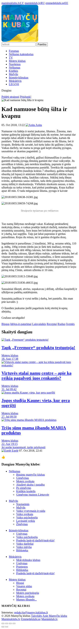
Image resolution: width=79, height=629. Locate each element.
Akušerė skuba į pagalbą (30, 484)
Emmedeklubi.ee (31, 619)
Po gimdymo (23, 487)
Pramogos (22, 566)
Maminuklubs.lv (10, 619)
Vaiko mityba (24, 547)
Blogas (5, 324)
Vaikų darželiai (24, 543)
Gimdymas (22, 478)
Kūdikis (13, 70)
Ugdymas (21, 533)
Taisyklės (36, 615)
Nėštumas (14, 67)
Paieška (42, 44)
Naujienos (15, 64)
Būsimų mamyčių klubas (30, 474)
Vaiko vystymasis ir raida (30, 510)
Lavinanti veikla (25, 520)
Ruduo (61, 324)
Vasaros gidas (24, 586)
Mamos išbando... (26, 599)
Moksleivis (15, 80)
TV (11, 57)
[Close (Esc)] (2, 623)
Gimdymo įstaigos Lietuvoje (32, 494)
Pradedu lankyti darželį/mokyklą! (35, 540)
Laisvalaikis (39, 324)
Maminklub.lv (49, 619)
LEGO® (14, 84)
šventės (70, 324)
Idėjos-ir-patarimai (20, 324)
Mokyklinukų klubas (28, 560)
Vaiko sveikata (24, 514)
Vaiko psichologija (27, 517)
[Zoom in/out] (13, 623)
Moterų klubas (17, 60)
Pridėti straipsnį (10, 96)
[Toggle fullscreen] (10, 623)
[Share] (6, 623)
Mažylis (13, 74)
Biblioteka (22, 550)
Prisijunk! (25, 96)
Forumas (14, 50)
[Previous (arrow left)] (2, 626)
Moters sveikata (25, 481)
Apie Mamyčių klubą (54, 615)
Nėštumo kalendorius (21, 54)
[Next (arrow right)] (6, 626)
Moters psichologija (27, 592)
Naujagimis (22, 504)
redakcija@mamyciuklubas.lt (31, 612)
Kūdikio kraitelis (25, 491)
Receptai (52, 324)
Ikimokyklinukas (18, 77)
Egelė (14, 450)
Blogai (20, 582)
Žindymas (22, 524)
